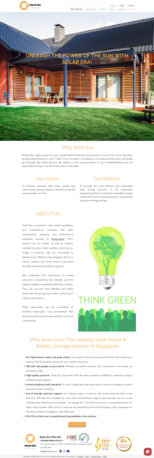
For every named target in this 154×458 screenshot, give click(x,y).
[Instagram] (64, 451)
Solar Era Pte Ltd (50, 437)
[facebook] (60, 451)
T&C (87, 456)
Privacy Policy (96, 456)
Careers (80, 456)
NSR (104, 456)
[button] (102, 9)
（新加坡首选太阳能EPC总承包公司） (52, 440)
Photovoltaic (58, 238)
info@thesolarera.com (48, 451)
